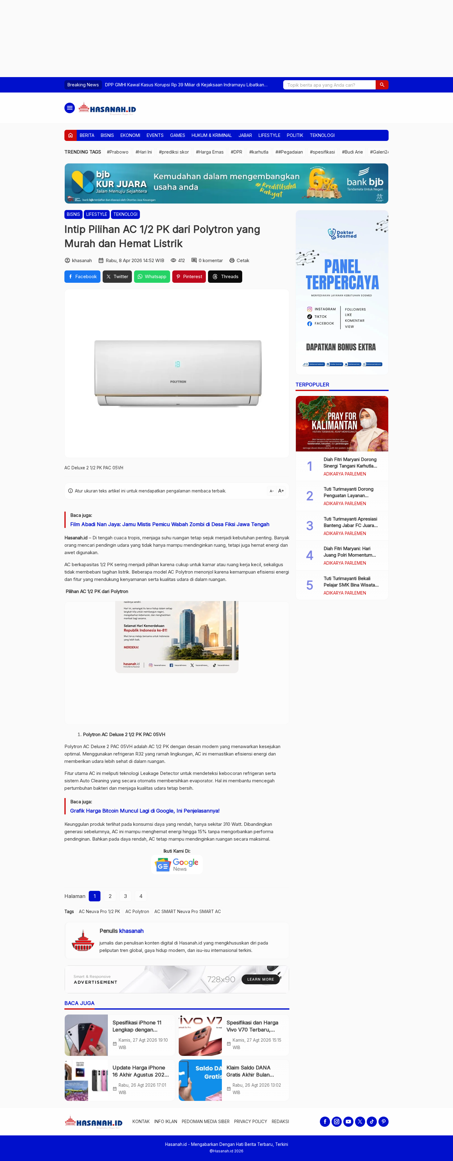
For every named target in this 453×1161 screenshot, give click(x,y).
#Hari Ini (144, 151)
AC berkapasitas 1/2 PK (88, 564)
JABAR (245, 135)
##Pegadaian (289, 151)
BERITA (87, 135)
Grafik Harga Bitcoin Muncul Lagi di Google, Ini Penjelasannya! (144, 811)
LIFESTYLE (269, 135)
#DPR (236, 151)
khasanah (131, 931)
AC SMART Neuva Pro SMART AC (187, 911)
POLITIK (295, 135)
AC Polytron (137, 911)
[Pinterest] (383, 1122)
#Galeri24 (380, 151)
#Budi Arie (352, 151)
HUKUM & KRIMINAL (212, 135)
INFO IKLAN (165, 1121)
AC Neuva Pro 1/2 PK (99, 911)
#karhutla (258, 151)
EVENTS (155, 135)
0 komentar (211, 260)
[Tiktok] (372, 1122)
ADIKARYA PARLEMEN (345, 474)
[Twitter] (360, 1122)
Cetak (243, 260)
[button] (382, 84)
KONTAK (141, 1121)
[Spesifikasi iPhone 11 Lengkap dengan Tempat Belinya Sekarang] (86, 1035)
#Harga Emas (210, 151)
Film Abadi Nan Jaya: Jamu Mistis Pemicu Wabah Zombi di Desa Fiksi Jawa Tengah (169, 524)
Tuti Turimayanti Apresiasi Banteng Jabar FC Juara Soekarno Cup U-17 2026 (350, 525)
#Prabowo (118, 151)
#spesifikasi (322, 151)
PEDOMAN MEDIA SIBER (206, 1121)
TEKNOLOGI (322, 135)
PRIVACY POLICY (250, 1121)
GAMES (177, 135)
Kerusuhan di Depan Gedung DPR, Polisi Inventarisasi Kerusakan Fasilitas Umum (187, 84)
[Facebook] (325, 1122)
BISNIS (107, 135)
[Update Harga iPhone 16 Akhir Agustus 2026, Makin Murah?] (86, 1080)
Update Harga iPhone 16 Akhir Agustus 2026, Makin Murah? (140, 1074)
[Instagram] (337, 1122)
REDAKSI (280, 1121)
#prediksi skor (174, 151)
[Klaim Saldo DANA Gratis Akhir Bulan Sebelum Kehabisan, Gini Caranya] (200, 1080)
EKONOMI (130, 135)
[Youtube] (348, 1122)
